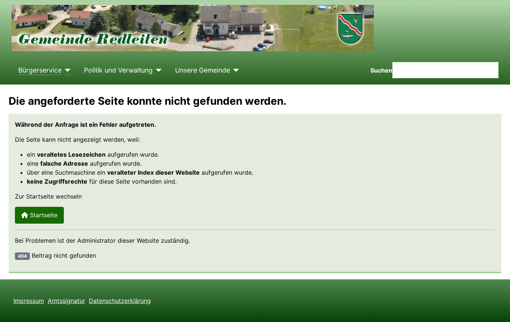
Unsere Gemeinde (202, 70)
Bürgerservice (40, 70)
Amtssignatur (66, 300)
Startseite (42, 215)
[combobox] (445, 70)
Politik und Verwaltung (118, 70)
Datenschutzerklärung (120, 300)
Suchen (381, 70)
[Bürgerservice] (66, 70)
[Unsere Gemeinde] (234, 70)
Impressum (28, 300)
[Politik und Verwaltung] (157, 70)
